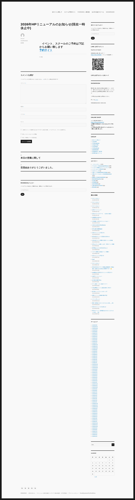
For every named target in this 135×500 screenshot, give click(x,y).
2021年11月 (95, 385)
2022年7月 (94, 372)
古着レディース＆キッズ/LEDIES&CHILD (102, 174)
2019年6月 (94, 433)
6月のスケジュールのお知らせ (99, 306)
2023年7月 (94, 353)
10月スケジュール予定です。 (98, 232)
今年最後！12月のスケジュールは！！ (101, 221)
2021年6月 (94, 393)
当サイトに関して (57, 12)
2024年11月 (95, 326)
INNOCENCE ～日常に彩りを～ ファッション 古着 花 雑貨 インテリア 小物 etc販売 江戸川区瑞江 (44, 493)
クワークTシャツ (96, 299)
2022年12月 (95, 364)
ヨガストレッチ (95, 171)
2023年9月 (94, 349)
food (93, 259)
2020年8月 (94, 410)
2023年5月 (94, 356)
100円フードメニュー (97, 276)
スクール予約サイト (69, 12)
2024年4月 (94, 338)
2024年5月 (94, 336)
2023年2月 (94, 361)
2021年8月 (94, 390)
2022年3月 (94, 379)
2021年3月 (94, 398)
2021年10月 (95, 387)
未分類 (22, 43)
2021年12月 (95, 384)
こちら (96, 99)
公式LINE (94, 141)
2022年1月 (94, 382)
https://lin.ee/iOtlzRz (96, 54)
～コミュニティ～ (96, 164)
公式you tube (95, 145)
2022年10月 (95, 367)
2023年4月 (94, 357)
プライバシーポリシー (73, 493)
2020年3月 (94, 418)
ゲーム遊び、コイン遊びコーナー (99, 284)
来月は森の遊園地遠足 (97, 229)
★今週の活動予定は (96, 280)
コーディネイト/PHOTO (97, 169)
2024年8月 (94, 331)
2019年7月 (94, 431)
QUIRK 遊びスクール (98, 12)
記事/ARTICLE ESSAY (97, 185)
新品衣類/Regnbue (96, 179)
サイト (22, 121)
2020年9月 (94, 408)
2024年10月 (95, 328)
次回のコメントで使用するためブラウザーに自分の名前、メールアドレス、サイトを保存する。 (44, 130)
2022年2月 (94, 380)
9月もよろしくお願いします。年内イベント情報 (103, 244)
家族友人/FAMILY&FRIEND (98, 177)
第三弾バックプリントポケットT (99, 291)
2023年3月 (94, 359)
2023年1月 (94, 362)
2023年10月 (95, 348)
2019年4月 (94, 436)
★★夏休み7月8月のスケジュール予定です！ (102, 272)
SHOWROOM (110, 12)
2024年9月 (94, 330)
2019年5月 (94, 434)
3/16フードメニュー (96, 210)
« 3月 (95, 477)
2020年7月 (94, 411)
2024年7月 (94, 333)
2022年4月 (94, 377)
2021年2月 (94, 400)
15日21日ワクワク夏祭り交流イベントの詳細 (102, 240)
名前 (22, 106)
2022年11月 (95, 366)
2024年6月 (94, 335)
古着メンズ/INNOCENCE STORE (99, 172)
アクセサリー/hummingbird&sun (100, 166)
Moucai (22, 38)
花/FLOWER (95, 184)
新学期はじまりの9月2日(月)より (100, 248)
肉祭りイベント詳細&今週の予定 (99, 295)
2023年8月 (94, 351)
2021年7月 (94, 392)
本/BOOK (94, 182)
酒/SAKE (94, 187)
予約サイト (45, 50)
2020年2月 (94, 420)
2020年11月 (95, 405)
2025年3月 (94, 325)
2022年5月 (94, 375)
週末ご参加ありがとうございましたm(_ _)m (102, 303)
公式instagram (95, 143)
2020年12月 (95, 403)
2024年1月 (94, 343)
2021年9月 (94, 388)
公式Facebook (95, 148)
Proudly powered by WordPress (87, 493)
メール (23, 114)
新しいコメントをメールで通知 (29, 134)
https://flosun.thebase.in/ (97, 122)
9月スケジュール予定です (98, 255)
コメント (23, 83)
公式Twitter (95, 146)
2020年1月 (94, 421)
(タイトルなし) (95, 198)
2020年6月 (94, 413)
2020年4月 (94, 416)
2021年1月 (94, 402)
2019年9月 (94, 428)
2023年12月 (95, 344)
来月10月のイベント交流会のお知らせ (101, 236)
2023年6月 (94, 354)
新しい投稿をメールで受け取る (29, 137)
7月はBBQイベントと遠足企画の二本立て (101, 287)
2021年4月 (94, 397)
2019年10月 (95, 426)
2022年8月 (94, 371)
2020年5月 (94, 415)
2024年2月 (94, 341)
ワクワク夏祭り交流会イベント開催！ (100, 251)
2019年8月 (94, 429)
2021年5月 (94, 395)
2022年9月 (94, 369)
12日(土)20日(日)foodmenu (99, 225)
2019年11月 (95, 424)
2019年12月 (95, 423)
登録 (22, 194)
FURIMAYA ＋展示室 (84, 12)
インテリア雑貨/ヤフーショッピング (100, 167)
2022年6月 (94, 374)
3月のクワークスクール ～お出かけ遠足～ (102, 213)
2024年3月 (94, 339)
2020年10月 (95, 406)
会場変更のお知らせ (96, 217)
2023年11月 (95, 346)
